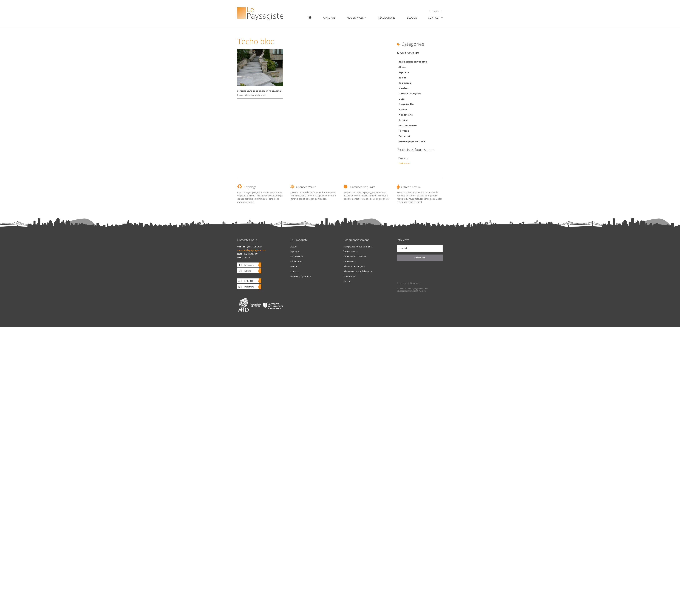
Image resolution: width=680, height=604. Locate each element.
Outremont (349, 261)
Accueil (310, 17)
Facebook (249, 265)
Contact (434, 17)
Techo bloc (404, 163)
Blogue (412, 17)
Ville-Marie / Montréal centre (358, 271)
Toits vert (404, 136)
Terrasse (403, 130)
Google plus (244, 271)
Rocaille (403, 120)
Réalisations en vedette (412, 61)
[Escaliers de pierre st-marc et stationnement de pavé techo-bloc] (260, 85)
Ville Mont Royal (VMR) (354, 266)
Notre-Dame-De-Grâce (355, 256)
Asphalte (403, 72)
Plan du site (415, 283)
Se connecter (402, 283)
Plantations (405, 114)
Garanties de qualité (362, 187)
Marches (403, 88)
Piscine (402, 109)
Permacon (403, 158)
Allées (402, 67)
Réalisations (386, 17)
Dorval (347, 281)
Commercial (405, 82)
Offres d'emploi (410, 187)
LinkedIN (248, 281)
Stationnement (407, 125)
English (435, 11)
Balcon (402, 77)
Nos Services (355, 17)
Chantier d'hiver (306, 187)
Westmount (349, 276)
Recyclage (250, 187)
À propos (329, 17)
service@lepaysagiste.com (251, 250)
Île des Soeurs (351, 251)
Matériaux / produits (300, 276)
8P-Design (421, 291)
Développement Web (405, 291)
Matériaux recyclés (409, 93)
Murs (401, 98)
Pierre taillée (406, 104)
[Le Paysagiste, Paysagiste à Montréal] (269, 14)
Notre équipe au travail (412, 141)
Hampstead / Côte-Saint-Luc (358, 246)
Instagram (249, 286)
